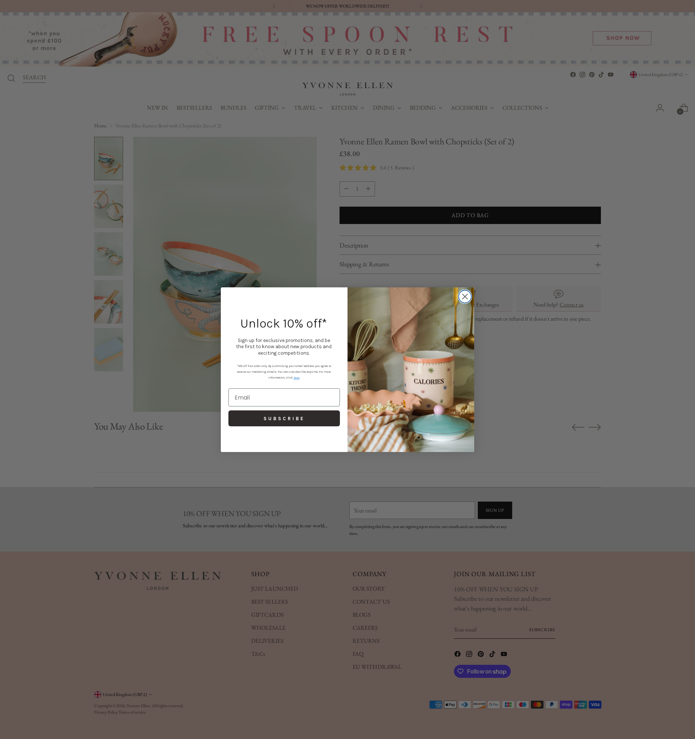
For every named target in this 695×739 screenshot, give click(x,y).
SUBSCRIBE (284, 418)
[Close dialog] (465, 296)
